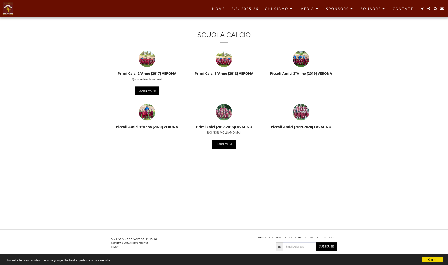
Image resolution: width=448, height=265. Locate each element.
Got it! (432, 259)
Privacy (114, 246)
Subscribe (326, 246)
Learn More (147, 91)
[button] (279, 8)
